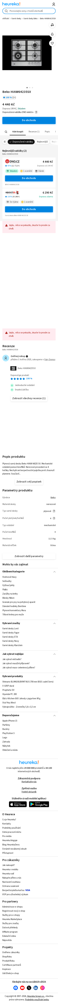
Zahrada (6, 741)
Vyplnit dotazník (29, 791)
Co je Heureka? (9, 819)
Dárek (41, 171)
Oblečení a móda (10, 750)
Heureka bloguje (9, 840)
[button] (18, 132)
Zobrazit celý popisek (29, 482)
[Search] (6, 131)
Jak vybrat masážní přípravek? (16, 663)
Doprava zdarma (46, 196)
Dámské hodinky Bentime (14, 606)
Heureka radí (8, 873)
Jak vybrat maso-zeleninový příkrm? (18, 667)
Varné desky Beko (30, 18)
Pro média (6, 836)
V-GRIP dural (8, 685)
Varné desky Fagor (10, 632)
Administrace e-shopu (12, 906)
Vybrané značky (11, 623)
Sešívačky (6, 581)
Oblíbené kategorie (13, 571)
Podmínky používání (11, 827)
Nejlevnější (42, 141)
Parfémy (6, 725)
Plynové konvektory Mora (14, 610)
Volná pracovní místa (11, 832)
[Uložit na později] (52, 43)
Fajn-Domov (49, 359)
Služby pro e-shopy (11, 915)
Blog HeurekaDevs (11, 844)
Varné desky (16, 18)
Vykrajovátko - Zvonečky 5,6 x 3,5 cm (19, 706)
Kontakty (6, 823)
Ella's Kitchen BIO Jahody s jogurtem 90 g (21, 698)
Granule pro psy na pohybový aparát (18, 602)
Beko (53, 497)
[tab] (18, 131)
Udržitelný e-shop (10, 973)
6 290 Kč (48, 193)
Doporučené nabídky (22, 141)
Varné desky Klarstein (12, 645)
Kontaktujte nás (29, 781)
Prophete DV (8, 690)
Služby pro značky (10, 923)
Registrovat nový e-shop (13, 911)
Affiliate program (10, 931)
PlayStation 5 (8, 733)
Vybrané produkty (12, 676)
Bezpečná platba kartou (13, 890)
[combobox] (29, 11)
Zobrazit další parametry (29, 556)
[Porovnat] (52, 25)
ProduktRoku (8, 960)
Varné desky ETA (10, 636)
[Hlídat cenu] (52, 34)
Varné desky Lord (10, 628)
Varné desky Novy (10, 641)
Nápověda (7, 940)
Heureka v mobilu (10, 869)
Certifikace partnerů (11, 965)
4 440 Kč (48, 162)
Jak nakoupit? (8, 865)
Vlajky (5, 589)
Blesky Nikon (8, 597)
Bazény (5, 729)
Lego (4, 737)
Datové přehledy (10, 927)
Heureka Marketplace (12, 919)
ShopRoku (7, 956)
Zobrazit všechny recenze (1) (29, 398)
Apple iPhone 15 (9, 720)
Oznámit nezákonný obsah (14, 848)
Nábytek (6, 745)
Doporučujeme (10, 715)
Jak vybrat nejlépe (12, 654)
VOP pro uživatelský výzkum (15, 894)
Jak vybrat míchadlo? (11, 659)
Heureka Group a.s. (35, 996)
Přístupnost (7, 853)
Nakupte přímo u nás (11, 877)
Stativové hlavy (9, 577)
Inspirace (6, 969)
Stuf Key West (9, 702)
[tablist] (29, 131)
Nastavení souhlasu (11, 882)
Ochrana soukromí (10, 886)
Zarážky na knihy (10, 593)
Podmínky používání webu (37, 999)
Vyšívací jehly (8, 585)
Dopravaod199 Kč (45, 165)
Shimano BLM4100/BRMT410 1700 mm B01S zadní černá (27, 681)
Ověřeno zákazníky (11, 952)
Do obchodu (29, 178)
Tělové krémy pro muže (13, 614)
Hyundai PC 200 (9, 694)
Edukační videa (9, 936)
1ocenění (27, 171)
